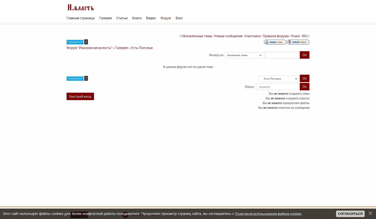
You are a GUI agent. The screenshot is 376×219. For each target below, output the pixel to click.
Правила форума (276, 36)
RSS (304, 36)
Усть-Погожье (142, 48)
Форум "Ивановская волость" (89, 48)
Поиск (295, 36)
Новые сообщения (228, 36)
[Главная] (80, 7)
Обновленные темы (197, 36)
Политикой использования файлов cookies (268, 214)
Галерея (121, 48)
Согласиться (350, 213)
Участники (252, 36)
